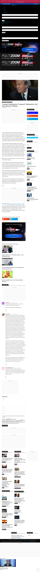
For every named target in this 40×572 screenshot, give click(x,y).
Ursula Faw (4, 107)
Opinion (27, 67)
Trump (3, 277)
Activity (29, 539)
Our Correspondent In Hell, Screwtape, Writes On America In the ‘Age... (7, 526)
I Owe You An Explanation (17, 511)
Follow (36, 137)
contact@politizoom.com (19, 538)
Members (25, 539)
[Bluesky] (12, 5)
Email (28, 144)
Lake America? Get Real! (31, 167)
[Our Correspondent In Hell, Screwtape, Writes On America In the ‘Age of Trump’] (7, 521)
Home (3, 67)
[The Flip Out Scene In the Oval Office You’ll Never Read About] (7, 510)
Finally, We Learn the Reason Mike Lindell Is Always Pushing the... (7, 471)
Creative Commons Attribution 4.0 (26, 541)
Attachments (4, 419)
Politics (31, 67)
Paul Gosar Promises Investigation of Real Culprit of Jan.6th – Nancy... (19, 522)
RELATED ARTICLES (6, 244)
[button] (37, 53)
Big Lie (3, 474)
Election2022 (3, 462)
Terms (3, 23)
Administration (4, 529)
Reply (6, 311)
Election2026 (28, 159)
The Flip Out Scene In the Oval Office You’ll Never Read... (7, 515)
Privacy (13, 539)
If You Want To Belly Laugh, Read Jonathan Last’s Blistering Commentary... (7, 484)
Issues (3, 69)
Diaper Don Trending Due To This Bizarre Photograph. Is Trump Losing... (19, 473)
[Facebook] (13, 5)
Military (28, 200)
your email (3, 28)
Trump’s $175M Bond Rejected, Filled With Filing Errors (19, 486)
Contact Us (11, 67)
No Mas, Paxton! (31, 158)
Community (18, 67)
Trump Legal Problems (17, 488)
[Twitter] (14, 5)
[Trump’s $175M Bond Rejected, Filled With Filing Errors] (20, 481)
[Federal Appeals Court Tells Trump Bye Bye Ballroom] (14, 274)
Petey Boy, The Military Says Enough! (32, 198)
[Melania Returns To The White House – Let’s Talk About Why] (14, 249)
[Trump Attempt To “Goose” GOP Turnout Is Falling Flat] (32, 184)
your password (4, 19)
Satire (23, 67)
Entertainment (4, 506)
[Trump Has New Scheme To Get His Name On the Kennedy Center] (14, 261)
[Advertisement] (14, 117)
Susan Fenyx (2, 569)
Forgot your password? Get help (7, 21)
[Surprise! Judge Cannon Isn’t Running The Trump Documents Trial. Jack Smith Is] (20, 455)
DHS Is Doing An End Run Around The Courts (32, 177)
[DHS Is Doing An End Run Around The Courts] (32, 173)
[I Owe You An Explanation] (20, 507)
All (3, 493)
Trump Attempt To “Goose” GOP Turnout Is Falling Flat (32, 188)
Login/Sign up (36, 3)
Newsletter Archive (33, 539)
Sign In (5, 6)
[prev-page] (2, 283)
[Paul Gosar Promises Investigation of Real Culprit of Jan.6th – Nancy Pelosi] (20, 517)
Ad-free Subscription (6, 3)
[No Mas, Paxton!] (32, 155)
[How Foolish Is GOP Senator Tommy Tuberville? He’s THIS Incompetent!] (20, 495)
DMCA (16, 539)
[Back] (16, 5)
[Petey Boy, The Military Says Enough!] (32, 195)
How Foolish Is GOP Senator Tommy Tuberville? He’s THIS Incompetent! (19, 500)
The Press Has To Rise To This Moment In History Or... (7, 460)
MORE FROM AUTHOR (14, 244)
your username (4, 16)
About (7, 67)
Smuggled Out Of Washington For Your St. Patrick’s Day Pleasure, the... (7, 503)
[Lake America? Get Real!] (32, 163)
